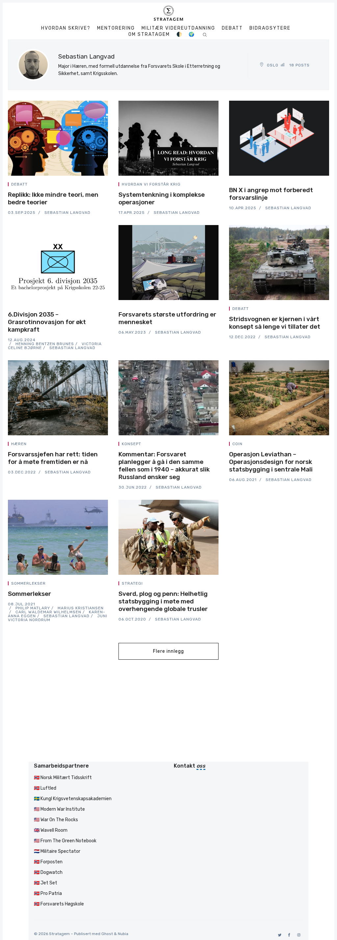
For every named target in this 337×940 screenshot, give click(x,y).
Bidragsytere (270, 28)
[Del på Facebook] (91, 185)
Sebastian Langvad (67, 212)
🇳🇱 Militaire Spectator (57, 851)
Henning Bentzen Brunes (44, 344)
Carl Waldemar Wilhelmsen (48, 612)
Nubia (123, 933)
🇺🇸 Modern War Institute (59, 809)
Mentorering (116, 28)
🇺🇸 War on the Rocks (56, 820)
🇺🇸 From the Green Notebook (65, 841)
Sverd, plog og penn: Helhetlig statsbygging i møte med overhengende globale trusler (163, 601)
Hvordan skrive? (66, 28)
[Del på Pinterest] (106, 185)
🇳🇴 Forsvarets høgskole (59, 904)
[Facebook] (288, 935)
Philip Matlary (32, 608)
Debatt (232, 28)
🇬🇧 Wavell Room (50, 830)
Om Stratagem (149, 34)
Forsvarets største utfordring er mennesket (167, 318)
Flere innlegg (168, 651)
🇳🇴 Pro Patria (48, 893)
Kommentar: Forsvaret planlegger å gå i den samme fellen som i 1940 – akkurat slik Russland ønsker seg (164, 465)
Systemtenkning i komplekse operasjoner (161, 198)
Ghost (107, 933)
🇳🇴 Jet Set (45, 883)
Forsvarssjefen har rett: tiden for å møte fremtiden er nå (53, 458)
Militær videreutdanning (178, 28)
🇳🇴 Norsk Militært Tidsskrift (63, 777)
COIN (237, 444)
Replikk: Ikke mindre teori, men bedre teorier (53, 198)
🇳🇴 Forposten (48, 862)
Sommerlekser (28, 583)
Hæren (19, 444)
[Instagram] (298, 935)
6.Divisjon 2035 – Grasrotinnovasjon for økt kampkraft (47, 322)
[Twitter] (278, 935)
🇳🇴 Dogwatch (48, 872)
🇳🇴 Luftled (45, 788)
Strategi (132, 583)
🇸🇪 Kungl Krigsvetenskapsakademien (73, 798)
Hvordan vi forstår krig (151, 184)
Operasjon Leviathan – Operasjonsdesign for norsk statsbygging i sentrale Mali (271, 461)
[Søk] (205, 34)
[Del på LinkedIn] (99, 185)
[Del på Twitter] (83, 185)
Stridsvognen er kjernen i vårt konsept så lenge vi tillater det (274, 322)
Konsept (131, 444)
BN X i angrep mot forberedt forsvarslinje (271, 193)
